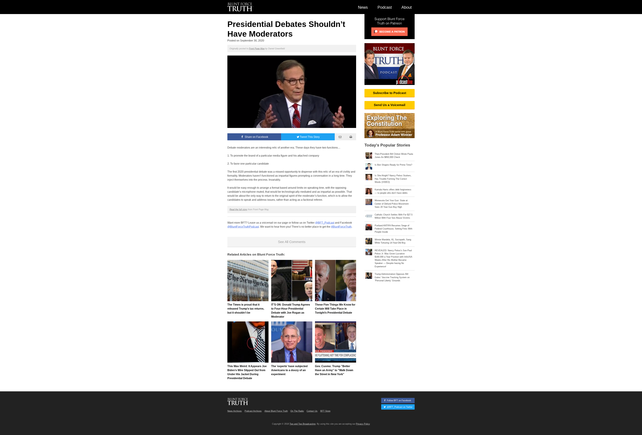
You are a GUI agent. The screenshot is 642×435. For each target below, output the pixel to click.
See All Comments (291, 242)
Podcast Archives (253, 411)
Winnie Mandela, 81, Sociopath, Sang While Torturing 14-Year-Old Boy (393, 241)
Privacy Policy (363, 424)
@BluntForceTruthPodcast (243, 226)
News (363, 7)
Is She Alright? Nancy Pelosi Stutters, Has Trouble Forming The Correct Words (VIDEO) (393, 178)
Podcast (385, 7)
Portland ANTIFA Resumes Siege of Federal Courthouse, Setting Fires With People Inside (393, 228)
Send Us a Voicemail (389, 105)
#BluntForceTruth (341, 226)
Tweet (310, 136)
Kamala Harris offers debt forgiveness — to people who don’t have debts (393, 191)
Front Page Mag (256, 48)
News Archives (234, 411)
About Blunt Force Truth (276, 411)
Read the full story (238, 209)
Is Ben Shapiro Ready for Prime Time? (393, 165)
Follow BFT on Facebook (398, 400)
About (406, 7)
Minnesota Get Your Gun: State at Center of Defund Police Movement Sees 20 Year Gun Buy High (392, 203)
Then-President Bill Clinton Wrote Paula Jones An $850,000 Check (394, 155)
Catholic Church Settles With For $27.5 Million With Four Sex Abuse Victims (393, 216)
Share (256, 136)
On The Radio (297, 411)
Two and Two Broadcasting (302, 424)
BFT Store (325, 411)
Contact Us (312, 411)
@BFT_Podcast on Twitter (399, 407)
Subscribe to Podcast (389, 93)
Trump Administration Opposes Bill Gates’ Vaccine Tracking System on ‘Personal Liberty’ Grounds (392, 277)
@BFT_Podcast (324, 222)
